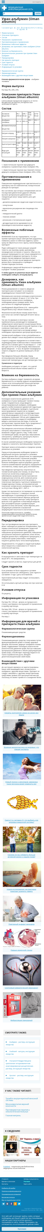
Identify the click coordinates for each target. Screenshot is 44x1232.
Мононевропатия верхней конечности (17, 1105)
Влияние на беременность (12, 51)
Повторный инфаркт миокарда (21, 924)
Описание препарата (10, 35)
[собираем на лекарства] (22, 1146)
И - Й (20, 28)
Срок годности (7, 62)
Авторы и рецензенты (31, 1179)
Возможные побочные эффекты (14, 44)
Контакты (5, 1184)
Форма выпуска (8, 33)
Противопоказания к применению (15, 42)
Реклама (27, 1181)
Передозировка (8, 58)
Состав (4, 37)
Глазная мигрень (13, 1115)
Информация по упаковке (12, 67)
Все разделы (37, 2)
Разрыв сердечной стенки (21, 950)
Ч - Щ (19, 29)
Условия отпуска (8, 65)
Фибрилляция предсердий (21, 1020)
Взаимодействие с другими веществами (17, 75)
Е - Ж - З (15, 28)
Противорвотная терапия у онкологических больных (18, 1111)
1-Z (3, 28)
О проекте (5, 1179)
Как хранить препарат (10, 60)
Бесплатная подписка (8, 1197)
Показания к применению (12, 40)
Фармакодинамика (9, 73)
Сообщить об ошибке (8, 1188)
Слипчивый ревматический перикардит (21, 988)
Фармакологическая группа (12, 71)
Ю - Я (25, 29)
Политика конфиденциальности (11, 1191)
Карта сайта (28, 1184)
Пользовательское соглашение (11, 1194)
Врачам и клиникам (8, 1181)
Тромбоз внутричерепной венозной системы (22, 1099)
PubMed (6, 1166)
